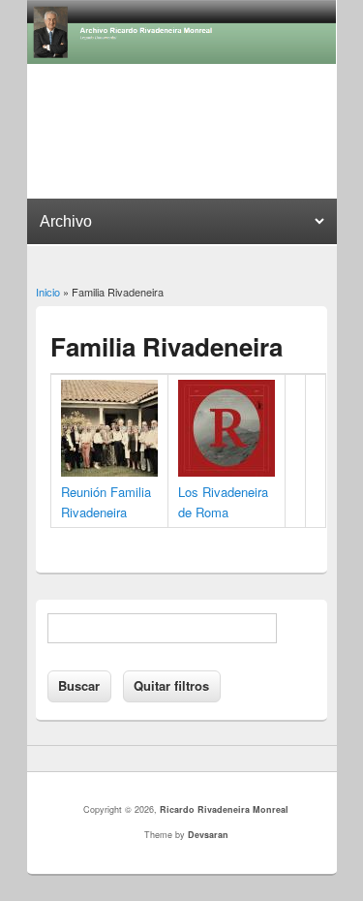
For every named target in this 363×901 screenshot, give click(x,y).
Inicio (48, 291)
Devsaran (208, 834)
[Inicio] (182, 58)
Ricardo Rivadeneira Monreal (224, 809)
